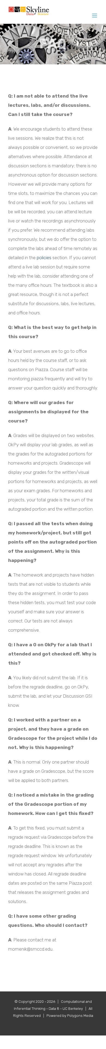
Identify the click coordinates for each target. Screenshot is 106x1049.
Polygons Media (80, 1016)
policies (44, 257)
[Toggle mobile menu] (95, 15)
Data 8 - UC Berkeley (66, 1009)
